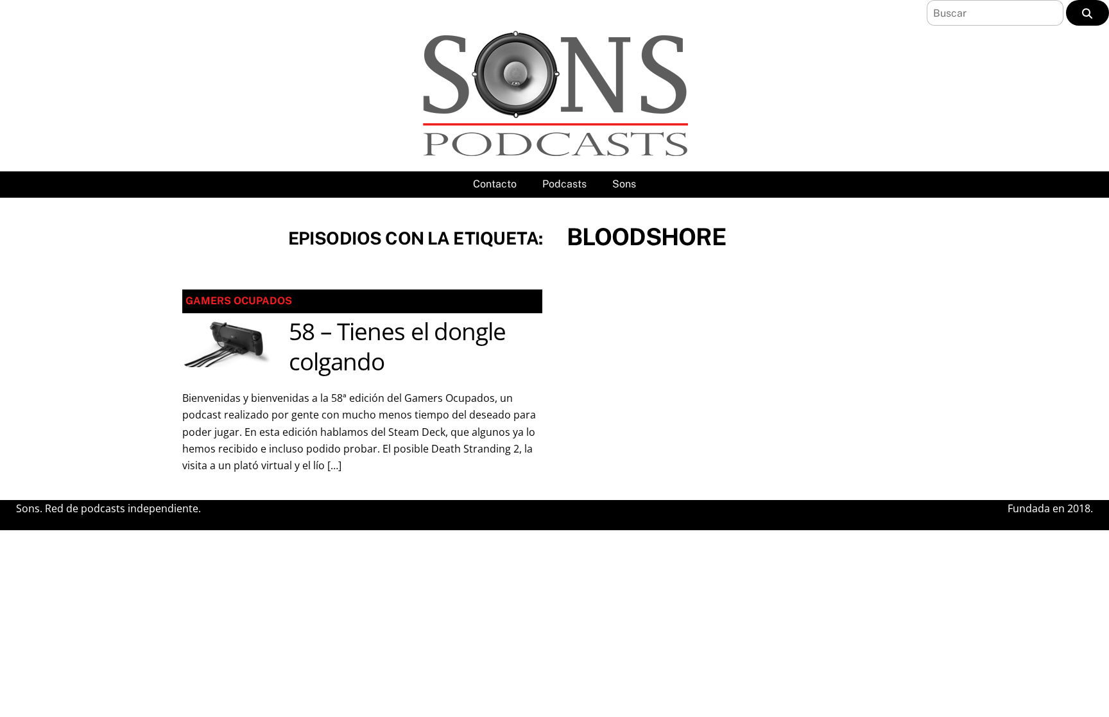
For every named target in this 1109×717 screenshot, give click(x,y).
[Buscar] (1087, 13)
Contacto (495, 184)
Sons (624, 184)
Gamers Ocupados (238, 301)
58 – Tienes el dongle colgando (397, 346)
